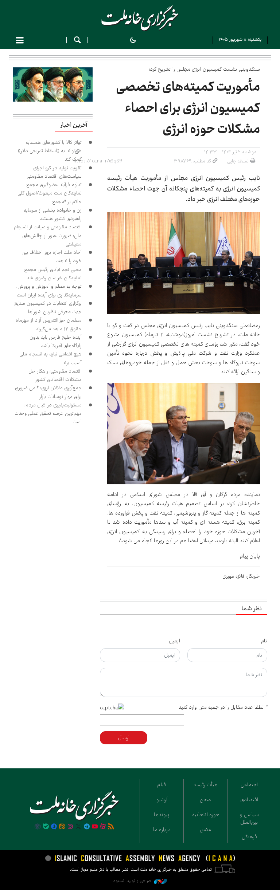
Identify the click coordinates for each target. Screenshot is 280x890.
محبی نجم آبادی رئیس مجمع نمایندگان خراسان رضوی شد (53, 273)
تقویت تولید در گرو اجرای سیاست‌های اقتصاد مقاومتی (54, 172)
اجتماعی (249, 785)
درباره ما (162, 829)
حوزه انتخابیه (205, 815)
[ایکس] (78, 827)
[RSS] (111, 827)
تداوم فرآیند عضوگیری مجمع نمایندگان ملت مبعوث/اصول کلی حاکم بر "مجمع (50, 193)
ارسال (123, 738)
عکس (205, 829)
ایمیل (174, 641)
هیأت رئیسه (206, 785)
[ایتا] (62, 827)
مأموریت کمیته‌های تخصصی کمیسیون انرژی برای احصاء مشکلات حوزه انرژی (188, 108)
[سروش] (54, 827)
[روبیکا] (38, 827)
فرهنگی (249, 837)
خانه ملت (140, 18)
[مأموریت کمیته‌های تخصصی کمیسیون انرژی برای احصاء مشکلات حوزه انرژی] (183, 263)
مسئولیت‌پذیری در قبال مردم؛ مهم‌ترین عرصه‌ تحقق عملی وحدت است (48, 413)
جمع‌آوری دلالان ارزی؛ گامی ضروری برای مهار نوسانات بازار (48, 392)
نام (264, 641)
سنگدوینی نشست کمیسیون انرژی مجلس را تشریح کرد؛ (204, 69)
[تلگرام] (86, 827)
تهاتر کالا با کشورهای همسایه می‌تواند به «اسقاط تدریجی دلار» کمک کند (50, 151)
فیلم (161, 785)
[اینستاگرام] (70, 827)
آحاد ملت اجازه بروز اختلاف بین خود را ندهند (52, 256)
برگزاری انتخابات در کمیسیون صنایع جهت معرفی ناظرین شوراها (48, 307)
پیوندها (162, 815)
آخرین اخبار (73, 125)
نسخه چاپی (238, 161)
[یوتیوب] (95, 827)
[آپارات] (103, 827)
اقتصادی (249, 800)
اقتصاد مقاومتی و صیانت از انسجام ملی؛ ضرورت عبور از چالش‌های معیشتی (48, 235)
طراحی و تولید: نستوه (132, 881)
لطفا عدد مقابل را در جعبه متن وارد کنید (223, 707)
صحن (205, 800)
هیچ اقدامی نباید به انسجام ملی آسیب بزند (50, 358)
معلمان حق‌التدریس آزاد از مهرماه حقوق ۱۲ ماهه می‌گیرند (49, 324)
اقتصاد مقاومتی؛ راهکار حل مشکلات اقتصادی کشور (55, 375)
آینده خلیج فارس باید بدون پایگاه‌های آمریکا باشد (56, 341)
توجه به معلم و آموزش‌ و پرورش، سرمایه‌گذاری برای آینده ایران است (49, 290)
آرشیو (161, 800)
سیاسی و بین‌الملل (249, 818)
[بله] (46, 827)
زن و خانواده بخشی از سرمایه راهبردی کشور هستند (53, 214)
